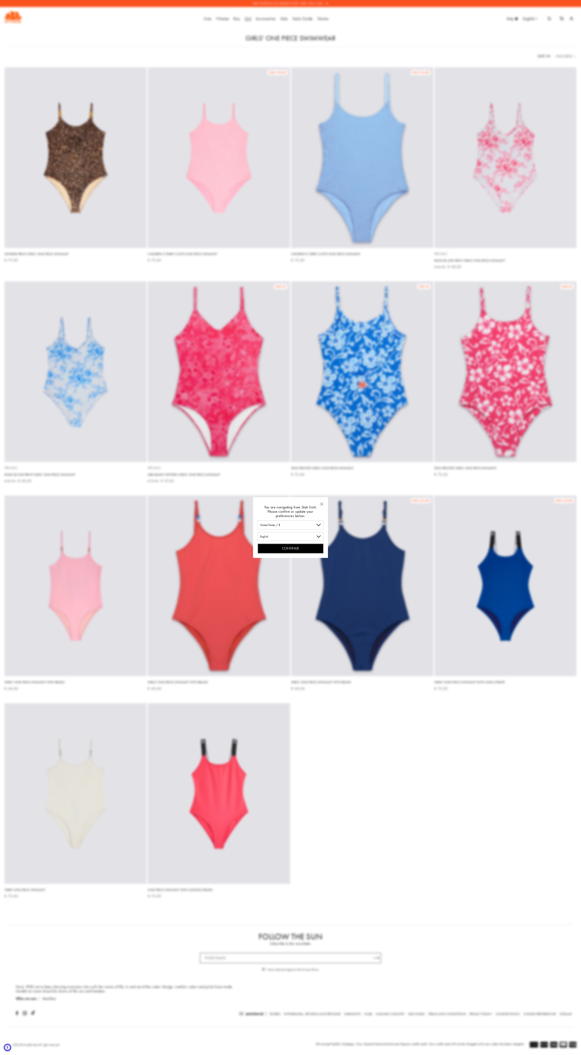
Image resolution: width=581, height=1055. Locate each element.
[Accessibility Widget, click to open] (7, 1047)
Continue (290, 548)
